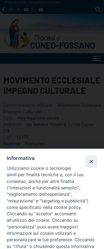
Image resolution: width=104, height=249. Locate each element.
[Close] (91, 161)
